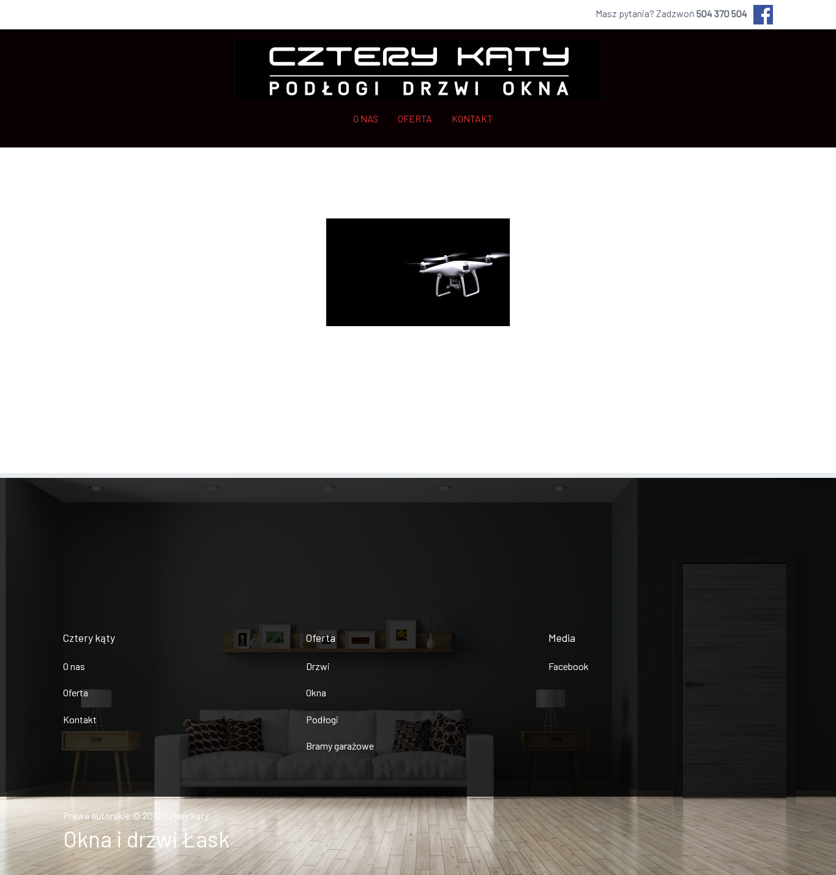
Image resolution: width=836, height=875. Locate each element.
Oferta (75, 692)
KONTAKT (472, 118)
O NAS (365, 118)
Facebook (568, 666)
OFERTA (415, 118)
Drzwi (318, 666)
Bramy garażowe (340, 745)
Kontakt (80, 719)
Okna (316, 692)
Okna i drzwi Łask (146, 838)
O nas (74, 666)
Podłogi (322, 719)
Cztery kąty (185, 815)
